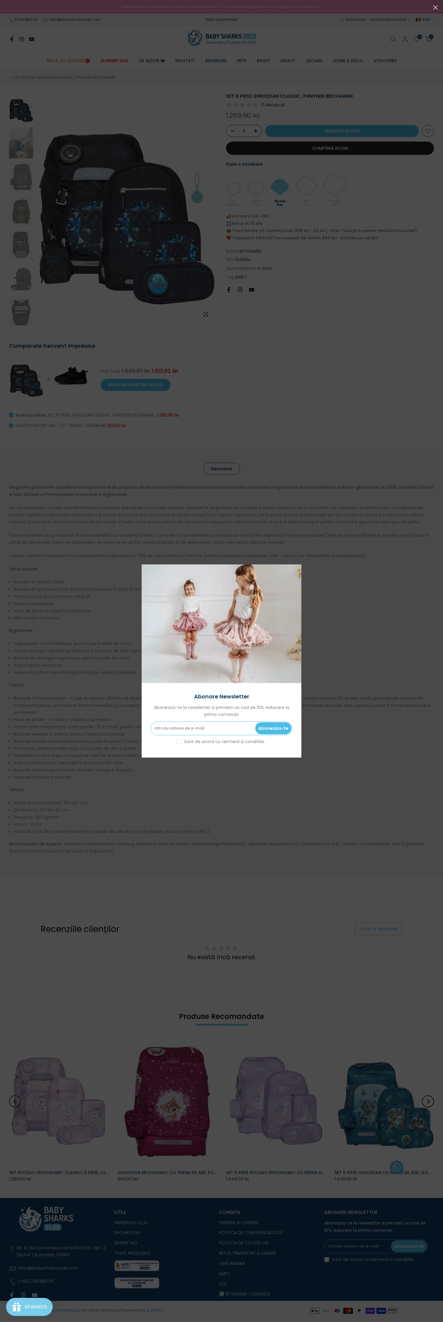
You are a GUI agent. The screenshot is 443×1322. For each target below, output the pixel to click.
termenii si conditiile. (244, 742)
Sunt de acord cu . (225, 742)
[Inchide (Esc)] (435, 7)
